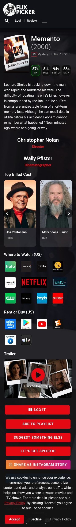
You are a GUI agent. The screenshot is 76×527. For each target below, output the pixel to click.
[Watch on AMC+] (60, 282)
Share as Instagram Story (40, 465)
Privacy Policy (14, 503)
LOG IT (40, 410)
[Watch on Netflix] (34, 282)
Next (69, 213)
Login (18, 20)
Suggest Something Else (38, 437)
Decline (36, 519)
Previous (7, 213)
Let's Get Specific (38, 451)
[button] (44, 20)
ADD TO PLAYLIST (38, 424)
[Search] (6, 20)
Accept (14, 519)
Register (32, 20)
